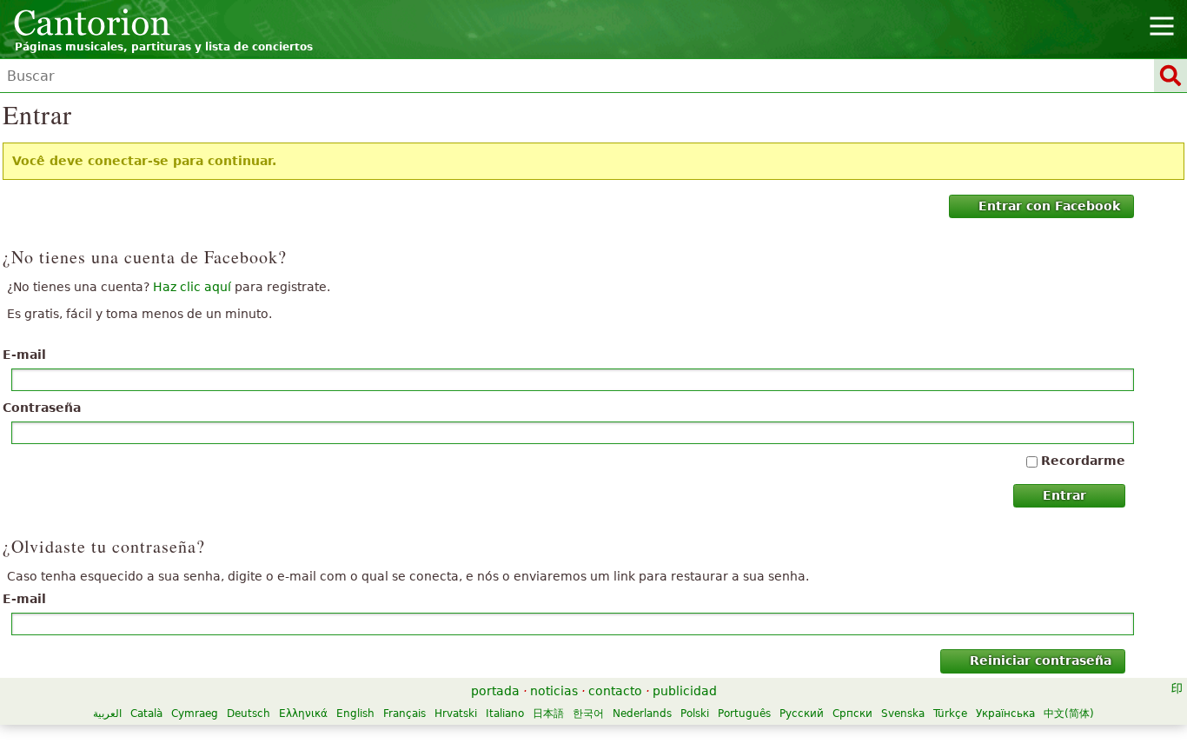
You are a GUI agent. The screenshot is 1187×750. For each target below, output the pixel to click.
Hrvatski (455, 713)
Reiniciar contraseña (1040, 660)
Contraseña (42, 408)
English (355, 713)
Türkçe (950, 713)
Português (744, 713)
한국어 (588, 713)
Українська (1005, 713)
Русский (801, 713)
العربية (107, 713)
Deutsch (248, 713)
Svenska (903, 713)
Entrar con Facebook (1049, 206)
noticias (554, 691)
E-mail (24, 355)
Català (146, 713)
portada (495, 691)
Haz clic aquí (192, 287)
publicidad (685, 691)
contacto (615, 691)
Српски (852, 713)
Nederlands (642, 713)
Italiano (505, 713)
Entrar (1064, 495)
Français (404, 713)
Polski (694, 713)
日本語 (548, 713)
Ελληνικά (303, 713)
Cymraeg (194, 713)
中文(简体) (1069, 713)
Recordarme (1083, 461)
